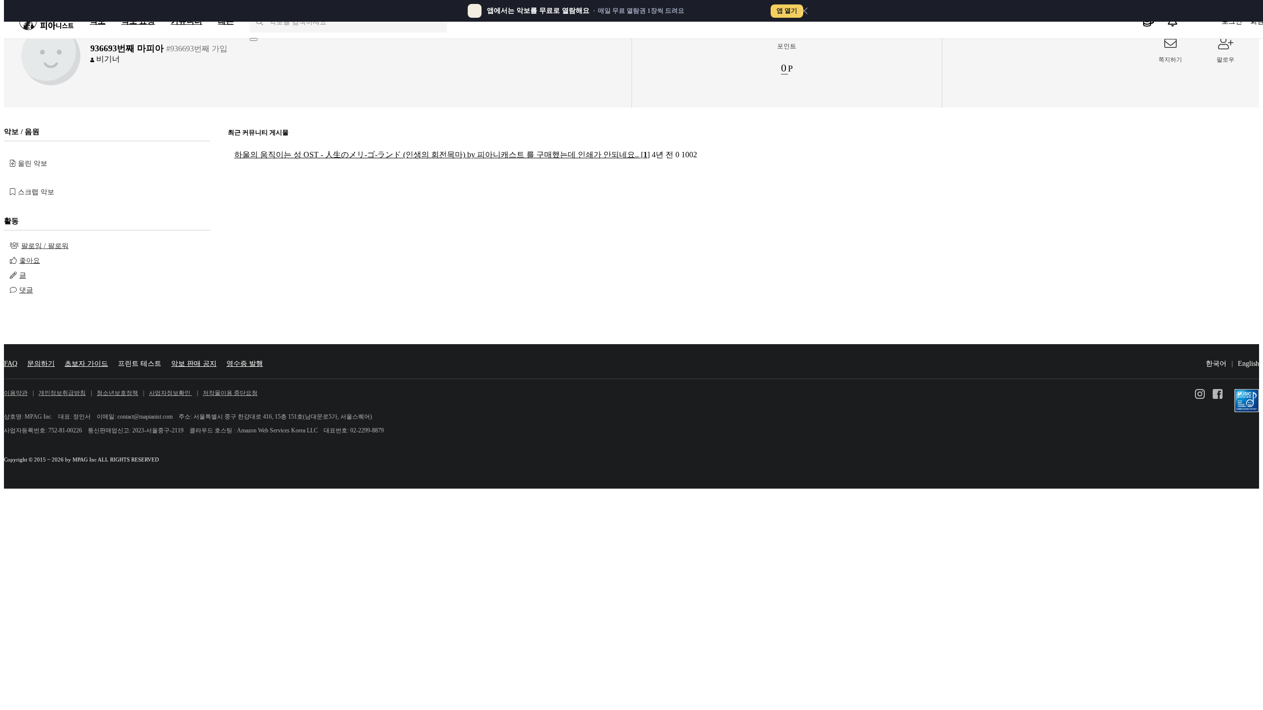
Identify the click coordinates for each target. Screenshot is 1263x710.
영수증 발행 (244, 363)
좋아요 (29, 260)
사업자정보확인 (170, 393)
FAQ (10, 363)
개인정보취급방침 (62, 393)
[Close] (804, 11)
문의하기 (41, 363)
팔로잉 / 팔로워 (45, 245)
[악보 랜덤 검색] (254, 39)
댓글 (26, 290)
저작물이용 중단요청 (230, 393)
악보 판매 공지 (194, 363)
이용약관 (16, 393)
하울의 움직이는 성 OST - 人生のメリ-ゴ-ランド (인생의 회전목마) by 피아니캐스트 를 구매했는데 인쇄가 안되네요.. (442, 154)
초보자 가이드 (86, 363)
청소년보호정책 (117, 393)
